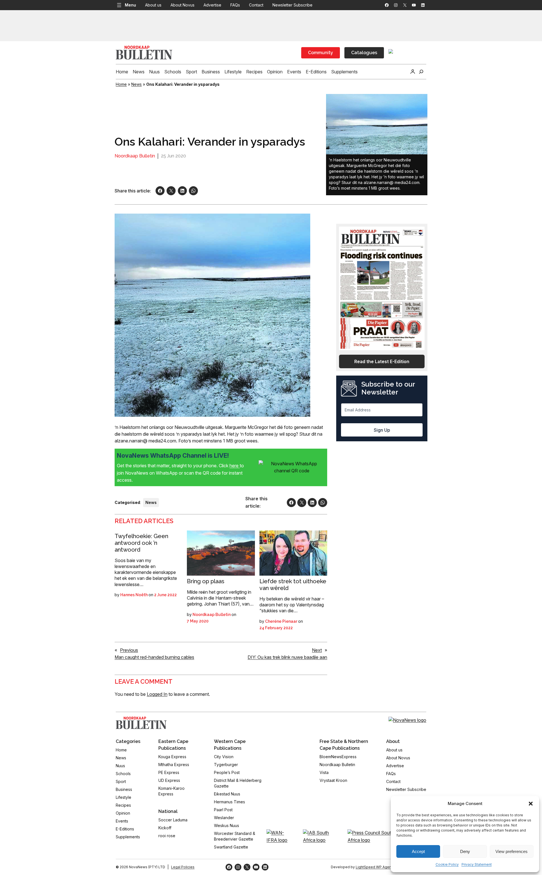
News (136, 84)
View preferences (511, 851)
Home (121, 84)
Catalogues (364, 52)
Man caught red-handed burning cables (154, 657)
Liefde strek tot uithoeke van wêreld (292, 584)
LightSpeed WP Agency (375, 867)
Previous (129, 650)
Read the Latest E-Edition (381, 361)
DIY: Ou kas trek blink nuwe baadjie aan (287, 657)
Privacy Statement (477, 864)
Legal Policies (182, 867)
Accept (418, 851)
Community (320, 52)
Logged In (157, 694)
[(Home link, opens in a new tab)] (141, 723)
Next (317, 650)
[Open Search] (421, 72)
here (235, 465)
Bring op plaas (205, 581)
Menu (130, 5)
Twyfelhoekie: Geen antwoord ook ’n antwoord (141, 543)
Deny (465, 851)
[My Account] (412, 71)
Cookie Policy (447, 864)
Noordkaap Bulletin (135, 156)
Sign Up (382, 430)
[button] (531, 803)
